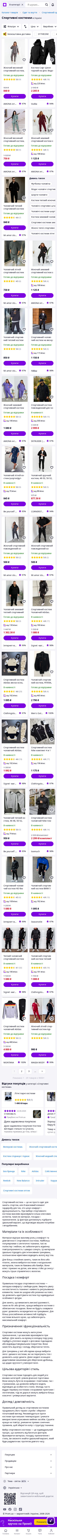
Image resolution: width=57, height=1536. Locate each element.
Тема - (14, 1481)
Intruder (40, 1180)
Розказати (42, 1522)
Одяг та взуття (30, 12)
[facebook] (10, 1509)
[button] (15, 96)
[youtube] (4, 1509)
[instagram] (15, 1509)
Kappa (54, 1180)
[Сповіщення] (52, 4)
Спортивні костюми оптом (16, 1190)
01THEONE (43, 34)
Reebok (6, 1180)
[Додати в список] (24, 60)
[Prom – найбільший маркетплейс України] (4, 4)
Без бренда (9, 1171)
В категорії (14, 4)
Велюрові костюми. (13, 1146)
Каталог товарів (10, 12)
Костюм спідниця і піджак (16, 1156)
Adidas (35, 1171)
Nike (23, 1171)
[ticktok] (20, 1509)
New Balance (23, 1180)
